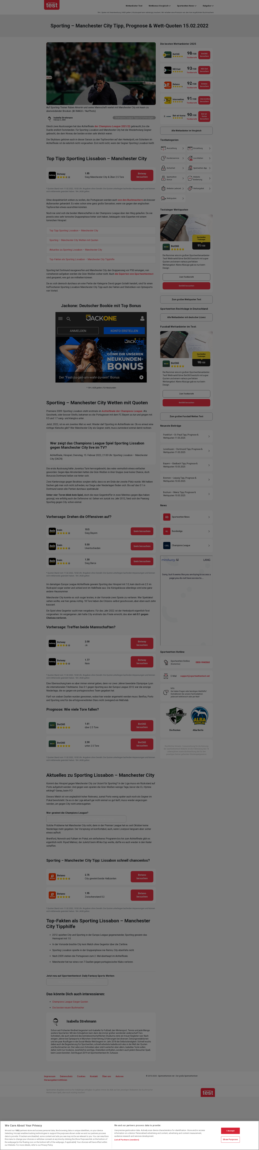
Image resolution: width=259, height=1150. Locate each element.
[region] (129, 1135)
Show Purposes (230, 1139)
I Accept (230, 1131)
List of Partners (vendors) (126, 1140)
